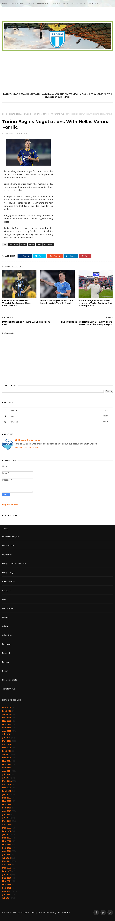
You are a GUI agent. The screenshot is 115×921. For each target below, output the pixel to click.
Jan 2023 (6, 834)
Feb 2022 (6, 871)
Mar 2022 (6, 867)
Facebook (59, 410)
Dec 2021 (6, 878)
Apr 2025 (6, 744)
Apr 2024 (6, 784)
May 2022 (7, 861)
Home (4, 4)
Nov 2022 (6, 841)
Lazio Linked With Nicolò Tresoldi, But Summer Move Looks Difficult (16, 303)
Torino (46, 114)
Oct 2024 (6, 764)
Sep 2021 (6, 887)
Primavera (6, 644)
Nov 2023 (6, 801)
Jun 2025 (6, 737)
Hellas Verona (15, 114)
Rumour (37, 114)
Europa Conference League (14, 563)
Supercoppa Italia (9, 680)
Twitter (59, 416)
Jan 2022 (6, 874)
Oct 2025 (6, 724)
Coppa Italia (42, 4)
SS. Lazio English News (29, 440)
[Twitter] (103, 913)
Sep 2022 (6, 847)
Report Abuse (10, 504)
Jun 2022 (6, 857)
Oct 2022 (6, 844)
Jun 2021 (6, 897)
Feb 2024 (6, 791)
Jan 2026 (6, 714)
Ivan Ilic (27, 114)
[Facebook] (96, 913)
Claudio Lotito (8, 545)
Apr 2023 (6, 824)
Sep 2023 (6, 807)
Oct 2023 (6, 804)
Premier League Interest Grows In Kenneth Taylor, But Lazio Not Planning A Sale (95, 303)
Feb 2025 (6, 751)
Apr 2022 (6, 864)
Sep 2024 (6, 767)
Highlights (93, 4)
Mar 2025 (6, 747)
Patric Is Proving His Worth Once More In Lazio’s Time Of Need (56, 301)
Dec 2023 (6, 797)
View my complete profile (26, 447)
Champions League (60, 4)
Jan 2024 (6, 794)
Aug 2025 (6, 731)
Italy (4, 599)
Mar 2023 (6, 827)
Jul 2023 (6, 814)
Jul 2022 (6, 854)
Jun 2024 (6, 777)
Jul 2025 (6, 734)
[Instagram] (110, 913)
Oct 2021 (6, 884)
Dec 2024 (6, 757)
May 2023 (7, 821)
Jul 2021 (6, 894)
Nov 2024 (6, 761)
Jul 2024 (6, 774)
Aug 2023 (6, 811)
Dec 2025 (6, 717)
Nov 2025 (6, 721)
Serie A (31, 4)
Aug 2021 (6, 891)
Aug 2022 (6, 851)
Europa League (78, 4)
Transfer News (17, 4)
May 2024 (7, 781)
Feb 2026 (6, 711)
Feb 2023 (6, 831)
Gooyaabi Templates (60, 912)
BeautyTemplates (27, 912)
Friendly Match (8, 581)
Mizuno (5, 617)
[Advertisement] (57, 71)
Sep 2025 (6, 727)
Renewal (6, 653)
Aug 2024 (6, 771)
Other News (7, 635)
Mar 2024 (6, 787)
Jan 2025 (6, 754)
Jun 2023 (6, 817)
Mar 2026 (6, 707)
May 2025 (7, 741)
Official (5, 626)
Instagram (59, 422)
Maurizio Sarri (8, 608)
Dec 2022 (6, 837)
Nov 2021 (6, 881)
